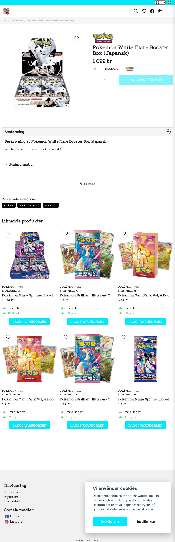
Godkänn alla (110, 521)
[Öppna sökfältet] (136, 11)
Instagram (17, 521)
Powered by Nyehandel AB (87, 540)
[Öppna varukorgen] (160, 11)
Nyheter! (11, 496)
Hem (4, 20)
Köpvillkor (12, 492)
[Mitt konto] (152, 11)
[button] (169, 2)
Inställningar (146, 521)
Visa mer (87, 183)
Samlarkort (17, 20)
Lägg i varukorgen (30, 321)
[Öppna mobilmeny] (168, 11)
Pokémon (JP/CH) (29, 205)
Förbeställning (16, 501)
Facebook (17, 516)
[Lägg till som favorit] (144, 11)
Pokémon (9, 205)
